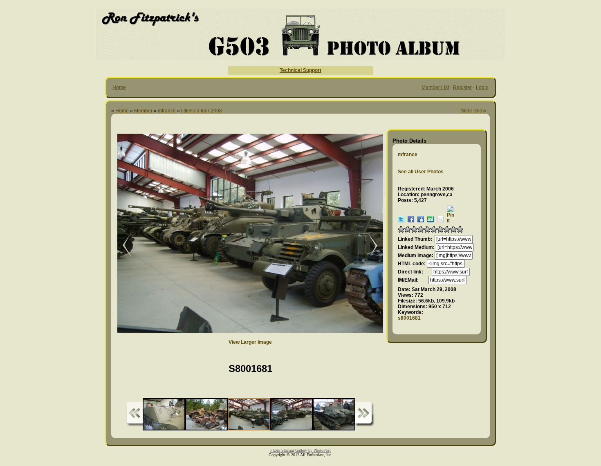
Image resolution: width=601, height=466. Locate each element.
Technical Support (300, 70)
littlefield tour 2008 (201, 111)
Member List (435, 87)
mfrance (167, 111)
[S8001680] (121, 245)
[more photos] (134, 414)
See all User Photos (421, 172)
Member (143, 111)
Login (482, 87)
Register (462, 87)
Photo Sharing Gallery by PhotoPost (300, 450)
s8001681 (409, 318)
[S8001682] (369, 245)
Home (119, 87)
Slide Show (473, 111)
